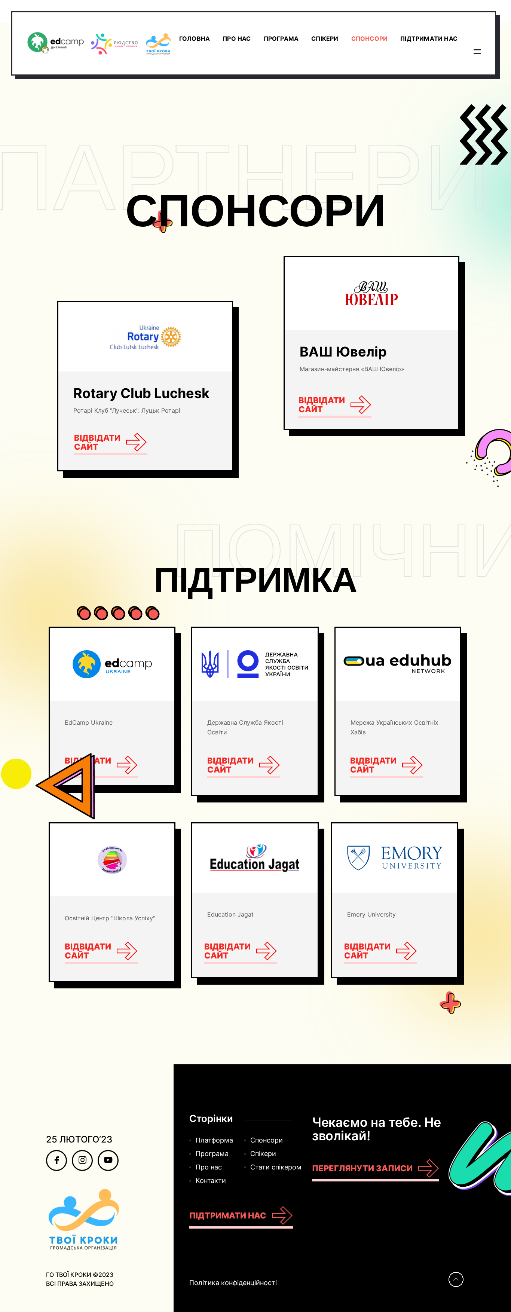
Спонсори (369, 38)
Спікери (324, 38)
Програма (281, 38)
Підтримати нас (429, 38)
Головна (194, 38)
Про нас (237, 38)
